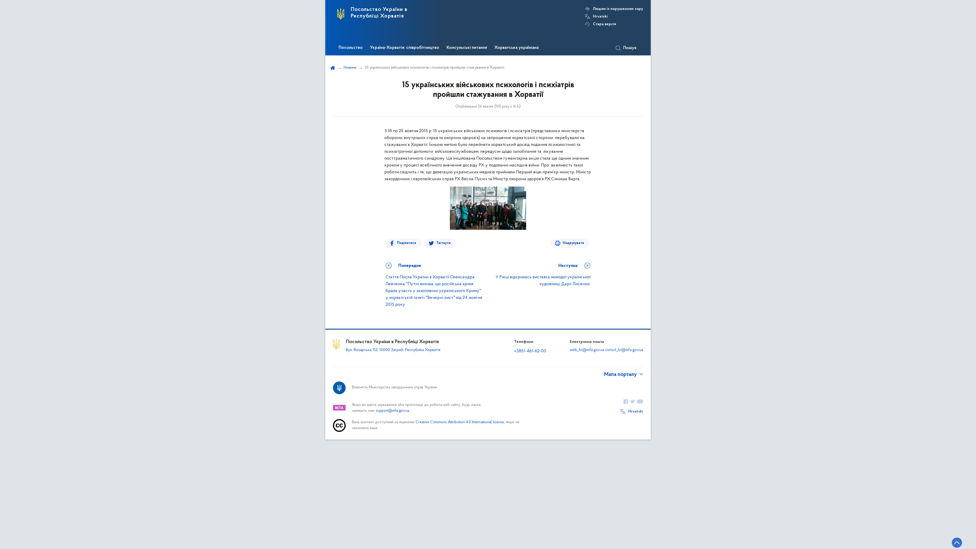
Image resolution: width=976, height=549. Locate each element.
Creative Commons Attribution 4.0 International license (460, 422)
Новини (350, 68)
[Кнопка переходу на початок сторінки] (957, 543)
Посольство (351, 47)
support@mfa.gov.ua (392, 411)
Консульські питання (467, 47)
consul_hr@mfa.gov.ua (624, 350)
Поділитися (406, 243)
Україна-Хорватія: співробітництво (404, 47)
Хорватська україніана (516, 47)
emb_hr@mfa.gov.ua (587, 350)
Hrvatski (600, 16)
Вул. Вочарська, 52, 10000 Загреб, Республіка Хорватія (393, 350)
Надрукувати (573, 243)
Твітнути (443, 243)
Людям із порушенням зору (618, 9)
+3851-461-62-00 (530, 351)
